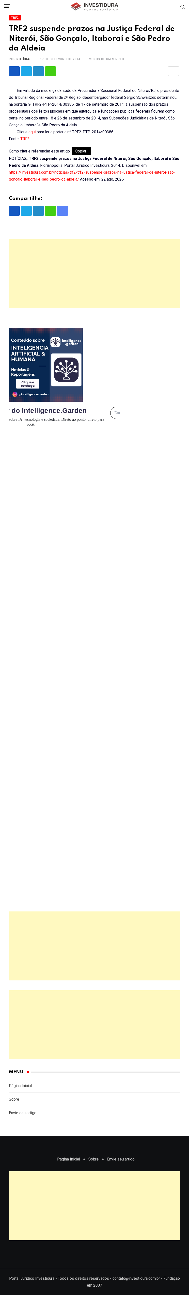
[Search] (182, 6)
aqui (32, 132)
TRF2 (25, 138)
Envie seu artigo (22, 1112)
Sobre (14, 1099)
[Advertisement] (94, 273)
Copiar (81, 151)
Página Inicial (20, 1085)
